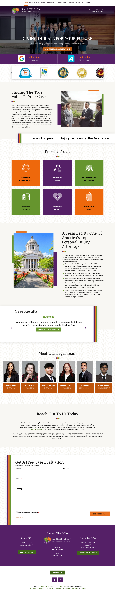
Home (26, 3)
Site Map (40, 588)
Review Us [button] (57, 572)
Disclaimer (20, 517)
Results (71, 3)
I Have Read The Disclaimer (28, 513)
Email (19, 479)
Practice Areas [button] (61, 3)
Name (18, 469)
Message (19, 489)
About (31, 3)
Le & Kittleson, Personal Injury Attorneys (53, 586)
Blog (82, 3)
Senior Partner (104, 387)
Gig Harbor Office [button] (88, 552)
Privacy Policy (49, 588)
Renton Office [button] (27, 552)
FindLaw (83, 588)
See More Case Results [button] (48, 329)
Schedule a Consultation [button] (57, 49)
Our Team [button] (50, 3)
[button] (11, 327)
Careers (77, 3)
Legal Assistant (67, 387)
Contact (88, 3)
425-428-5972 (98, 12)
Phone (66, 469)
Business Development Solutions (67, 588)
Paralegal (11, 387)
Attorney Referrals (40, 3)
